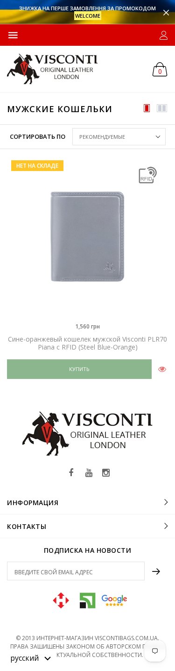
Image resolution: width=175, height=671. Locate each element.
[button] (31, 657)
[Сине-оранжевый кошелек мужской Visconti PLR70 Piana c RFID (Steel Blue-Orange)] (87, 236)
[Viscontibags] (52, 69)
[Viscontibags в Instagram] (106, 473)
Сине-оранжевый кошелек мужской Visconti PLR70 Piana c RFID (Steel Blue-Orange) (87, 343)
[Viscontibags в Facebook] (71, 473)
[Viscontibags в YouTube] (89, 473)
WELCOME (87, 15)
